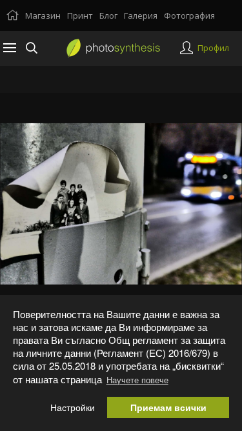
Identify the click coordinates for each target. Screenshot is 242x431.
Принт (80, 15)
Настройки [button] (72, 407)
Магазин (43, 15)
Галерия (140, 15)
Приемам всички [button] (168, 407)
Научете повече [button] (137, 380)
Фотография (189, 15)
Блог (108, 15)
